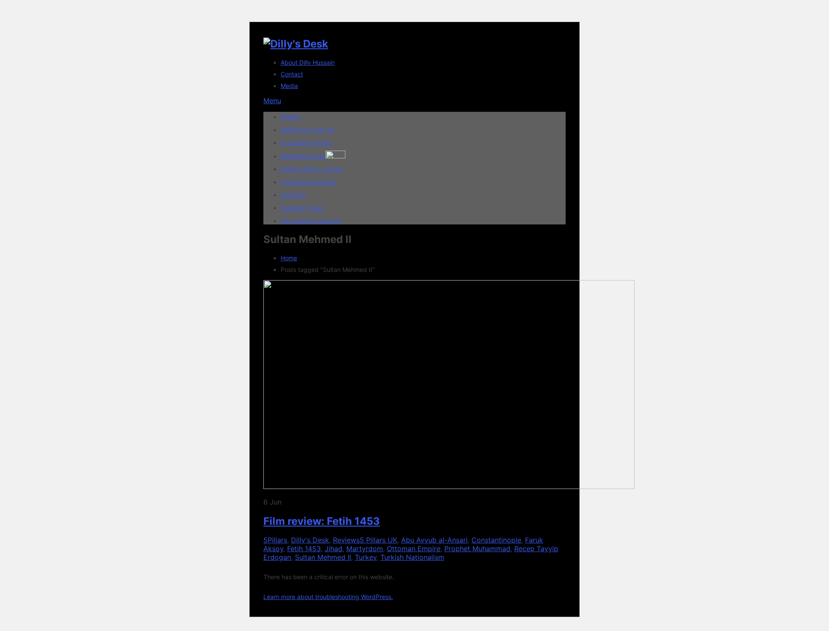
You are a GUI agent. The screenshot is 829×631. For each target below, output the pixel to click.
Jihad (333, 548)
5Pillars (275, 540)
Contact (292, 74)
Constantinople (496, 540)
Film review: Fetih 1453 (321, 521)
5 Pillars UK (378, 540)
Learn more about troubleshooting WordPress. (328, 596)
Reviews (346, 540)
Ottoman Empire (413, 548)
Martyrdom (364, 548)
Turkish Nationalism (412, 557)
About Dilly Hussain (308, 62)
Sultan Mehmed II (323, 557)
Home (289, 258)
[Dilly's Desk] (295, 44)
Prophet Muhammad (477, 548)
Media (289, 85)
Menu (272, 100)
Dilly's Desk (310, 540)
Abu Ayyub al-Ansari (434, 540)
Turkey (366, 557)
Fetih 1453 (304, 548)
